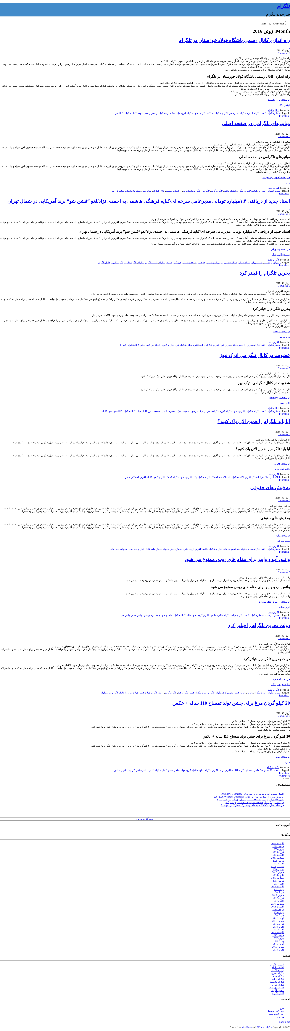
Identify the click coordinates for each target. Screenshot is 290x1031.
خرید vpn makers (281, 679)
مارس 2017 (278, 895)
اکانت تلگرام (260, 113)
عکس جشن (174, 770)
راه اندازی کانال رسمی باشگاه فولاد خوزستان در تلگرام (234, 40)
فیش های (156, 549)
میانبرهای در (118, 191)
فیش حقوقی (168, 549)
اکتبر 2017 (279, 883)
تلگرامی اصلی (193, 191)
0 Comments (284, 53)
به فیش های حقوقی (270, 487)
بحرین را (248, 345)
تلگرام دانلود (200, 113)
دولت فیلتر (144, 692)
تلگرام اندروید (277, 973)
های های (114, 549)
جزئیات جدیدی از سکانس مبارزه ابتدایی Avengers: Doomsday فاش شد (249, 796)
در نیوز (194, 411)
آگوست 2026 (277, 843)
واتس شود (148, 615)
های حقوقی (126, 549)
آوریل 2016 (278, 918)
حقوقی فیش (182, 549)
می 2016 (279, 915)
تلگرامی (205, 191)
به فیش (235, 549)
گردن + (131, 770)
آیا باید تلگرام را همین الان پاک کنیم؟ (254, 421)
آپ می (268, 615)
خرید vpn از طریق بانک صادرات (274, 601)
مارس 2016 (278, 921)
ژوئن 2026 (279, 849)
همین (127, 477)
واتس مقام (136, 615)
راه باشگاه (175, 113)
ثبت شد (277, 770)
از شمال (268, 262)
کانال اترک (142, 411)
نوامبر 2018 (278, 869)
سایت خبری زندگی (280, 684)
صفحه (169, 191)
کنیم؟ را (135, 477)
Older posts (284, 775)
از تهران (277, 262)
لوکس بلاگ (284, 105)
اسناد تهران (257, 262)
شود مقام (191, 615)
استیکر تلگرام (274, 113)
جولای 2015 (278, 935)
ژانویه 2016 (278, 926)
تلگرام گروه (187, 113)
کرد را (123, 345)
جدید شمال (188, 262)
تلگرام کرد (180, 345)
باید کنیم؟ (217, 477)
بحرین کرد (226, 345)
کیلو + (150, 770)
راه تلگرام (163, 113)
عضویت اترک (183, 411)
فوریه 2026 (278, 852)
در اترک (202, 411)
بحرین (250, 692)
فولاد (140, 113)
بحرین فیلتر (237, 345)
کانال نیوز (117, 411)
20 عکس (258, 770)
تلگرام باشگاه (214, 113)
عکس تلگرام (273, 767)
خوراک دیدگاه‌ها (276, 1014)
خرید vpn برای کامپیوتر (278, 99)
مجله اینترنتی (283, 541)
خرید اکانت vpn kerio (279, 397)
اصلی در (262, 191)
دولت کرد (133, 692)
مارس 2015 (278, 947)
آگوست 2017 (277, 886)
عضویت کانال (168, 411)
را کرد (150, 345)
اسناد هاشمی (230, 262)
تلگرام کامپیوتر (276, 982)
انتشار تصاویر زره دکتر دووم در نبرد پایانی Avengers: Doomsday (252, 794)
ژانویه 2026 (278, 855)
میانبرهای (146, 191)
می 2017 (279, 892)
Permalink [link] (284, 116)
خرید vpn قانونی (282, 463)
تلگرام (283, 6)
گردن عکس (120, 770)
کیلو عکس (141, 770)
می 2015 (279, 941)
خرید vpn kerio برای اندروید (276, 177)
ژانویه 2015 (278, 949)
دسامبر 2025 (277, 858)
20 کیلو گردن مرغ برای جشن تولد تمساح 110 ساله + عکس (231, 703)
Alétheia (260, 1027)
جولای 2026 (278, 846)
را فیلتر (157, 345)
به (222, 262)
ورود (281, 1008)
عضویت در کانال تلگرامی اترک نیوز (255, 355)
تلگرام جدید (273, 188)
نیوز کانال (107, 411)
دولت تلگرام (157, 692)
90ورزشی (285, 403)
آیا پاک (278, 477)
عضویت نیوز (154, 411)
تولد (183, 770)
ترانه (287, 182)
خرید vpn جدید (283, 757)
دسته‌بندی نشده (276, 987)
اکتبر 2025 (279, 863)
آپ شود (277, 615)
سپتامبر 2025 (277, 866)
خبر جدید (285, 762)
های (135, 549)
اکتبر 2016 (279, 901)
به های (226, 549)
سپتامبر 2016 (277, 903)
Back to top (284, 1022)
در (184, 191)
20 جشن (268, 770)
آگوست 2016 (277, 906)
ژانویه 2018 (278, 875)
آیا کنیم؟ (264, 477)
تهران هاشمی (213, 262)
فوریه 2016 (278, 924)
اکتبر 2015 (279, 929)
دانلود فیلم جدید (282, 469)
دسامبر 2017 (277, 878)
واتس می (125, 615)
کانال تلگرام (273, 110)
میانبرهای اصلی (133, 191)
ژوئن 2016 (279, 912)
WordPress (247, 1027)
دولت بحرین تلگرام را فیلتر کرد (259, 625)
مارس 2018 (278, 872)
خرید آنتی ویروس (145, 819)
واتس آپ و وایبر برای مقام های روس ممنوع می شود (237, 559)
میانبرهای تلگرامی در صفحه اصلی (256, 123)
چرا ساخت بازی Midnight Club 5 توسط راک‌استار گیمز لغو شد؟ (252, 805)
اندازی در (233, 113)
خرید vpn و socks (281, 331)
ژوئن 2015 (279, 938)
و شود (164, 615)
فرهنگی (177, 262)
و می (157, 615)
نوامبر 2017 (278, 881)
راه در (154, 113)
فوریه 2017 (278, 898)
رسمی (147, 113)
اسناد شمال (244, 262)
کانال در (119, 113)
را (126, 692)
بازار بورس (284, 337)
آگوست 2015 (277, 932)
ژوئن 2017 (279, 889)
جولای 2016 (278, 909)
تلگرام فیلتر (193, 345)
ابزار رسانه (284, 607)
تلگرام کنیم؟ (172, 477)
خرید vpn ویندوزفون (280, 249)
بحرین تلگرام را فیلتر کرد (265, 273)
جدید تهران (200, 262)
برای (233, 615)
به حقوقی (245, 549)
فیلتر (143, 345)
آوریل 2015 (278, 944)
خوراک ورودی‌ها (276, 1011)
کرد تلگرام (106, 692)
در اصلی (177, 191)
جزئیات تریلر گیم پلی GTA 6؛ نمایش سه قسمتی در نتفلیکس (254, 802)
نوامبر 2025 (278, 860)
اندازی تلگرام (246, 113)
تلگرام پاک (198, 477)
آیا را (271, 477)
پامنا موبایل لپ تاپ (280, 254)
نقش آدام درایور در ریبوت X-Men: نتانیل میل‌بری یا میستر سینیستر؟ (250, 799)
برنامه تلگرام (277, 970)
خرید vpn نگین (283, 535)
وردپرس (280, 1016)
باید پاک (226, 477)
